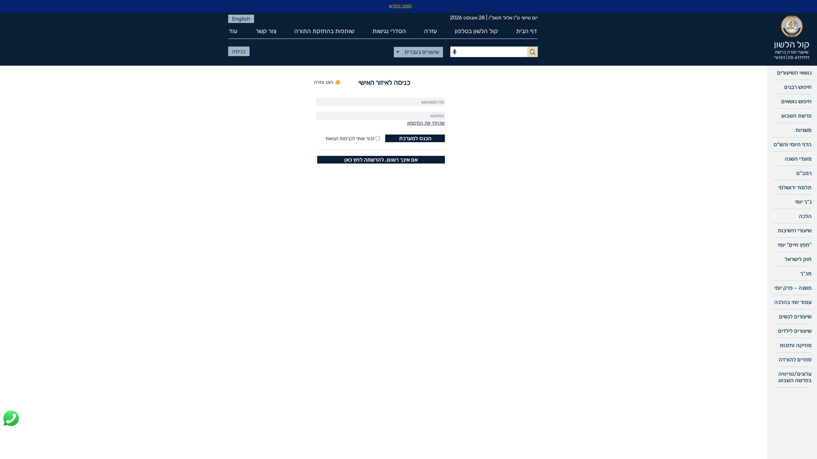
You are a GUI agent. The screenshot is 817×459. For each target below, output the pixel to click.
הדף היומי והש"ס (793, 144)
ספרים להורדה (795, 359)
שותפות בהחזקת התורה (324, 31)
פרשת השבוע (796, 116)
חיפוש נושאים (796, 101)
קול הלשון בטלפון (476, 31)
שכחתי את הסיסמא (426, 123)
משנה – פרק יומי (793, 288)
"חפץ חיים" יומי (795, 245)
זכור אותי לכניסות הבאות (350, 139)
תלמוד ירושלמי (795, 187)
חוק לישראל (798, 259)
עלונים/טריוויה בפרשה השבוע (795, 377)
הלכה (805, 216)
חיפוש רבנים (798, 87)
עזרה (430, 31)
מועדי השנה (798, 159)
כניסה (239, 51)
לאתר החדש (400, 6)
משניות (803, 130)
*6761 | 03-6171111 (791, 57)
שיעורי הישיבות (795, 230)
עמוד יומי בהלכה (793, 302)
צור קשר (266, 31)
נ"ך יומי (803, 202)
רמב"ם (804, 173)
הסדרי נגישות (389, 31)
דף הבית (526, 31)
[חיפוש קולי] (454, 52)
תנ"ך (806, 273)
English (241, 19)
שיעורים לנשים (795, 316)
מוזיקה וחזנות (796, 345)
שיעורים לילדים (795, 331)
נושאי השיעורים (794, 72)
